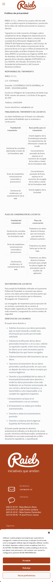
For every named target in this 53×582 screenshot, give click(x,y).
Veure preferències (26, 575)
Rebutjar (26, 568)
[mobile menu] (3, 4)
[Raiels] (26, 3)
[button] (49, 532)
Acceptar (26, 560)
